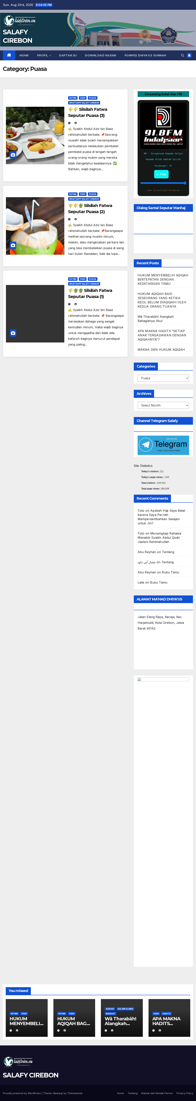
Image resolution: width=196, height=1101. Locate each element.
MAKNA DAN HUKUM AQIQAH (161, 349)
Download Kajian (100, 55)
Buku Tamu (170, 572)
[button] (182, 55)
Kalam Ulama (125, 1009)
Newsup (58, 1093)
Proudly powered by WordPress (22, 1093)
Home (24, 55)
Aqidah (110, 1009)
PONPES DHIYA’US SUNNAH (145, 55)
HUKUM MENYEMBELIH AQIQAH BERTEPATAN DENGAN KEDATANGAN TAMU (163, 279)
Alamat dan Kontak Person (157, 1093)
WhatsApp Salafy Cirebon (84, 103)
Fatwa (72, 98)
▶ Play (161, 174)
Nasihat (110, 1013)
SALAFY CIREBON (30, 1075)
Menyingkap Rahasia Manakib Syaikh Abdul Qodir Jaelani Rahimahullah (159, 537)
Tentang (168, 552)
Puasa (92, 98)
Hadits (167, 1013)
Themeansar (74, 1093)
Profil (43, 55)
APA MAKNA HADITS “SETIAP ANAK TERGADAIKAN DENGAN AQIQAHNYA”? (162, 335)
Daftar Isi (68, 55)
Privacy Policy (184, 1093)
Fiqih (82, 98)
